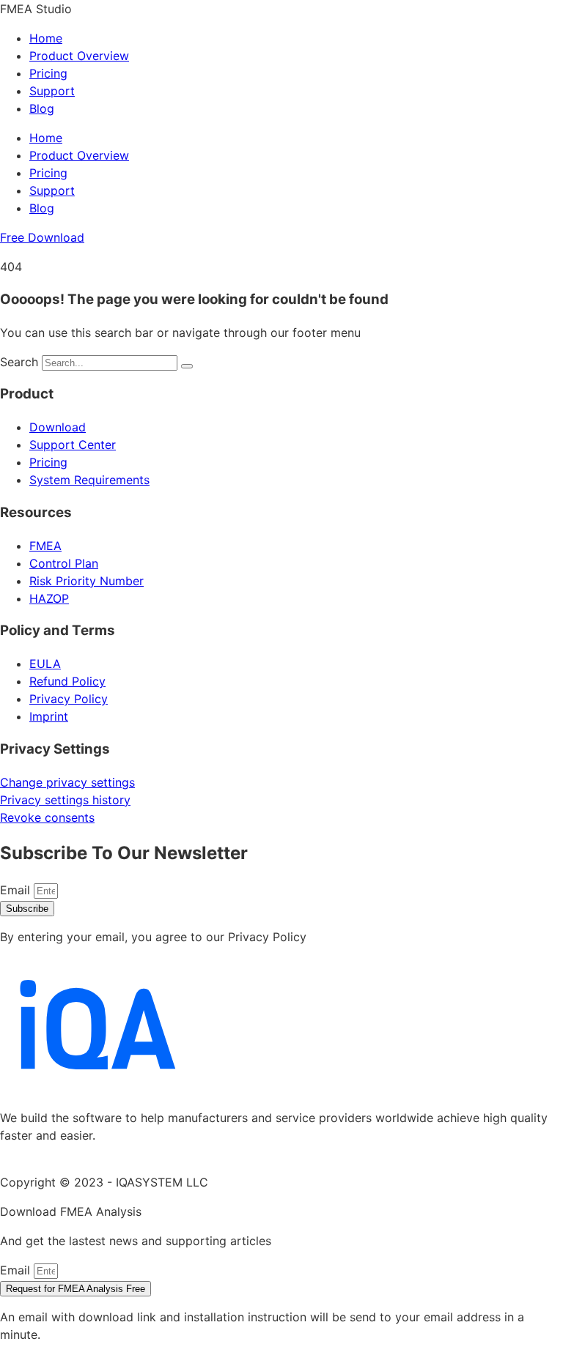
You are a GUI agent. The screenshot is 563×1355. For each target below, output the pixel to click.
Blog (41, 108)
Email (17, 890)
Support (52, 90)
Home (45, 38)
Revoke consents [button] (47, 817)
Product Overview (79, 55)
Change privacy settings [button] (67, 782)
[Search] (187, 366)
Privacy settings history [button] (65, 799)
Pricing (48, 73)
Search (19, 361)
